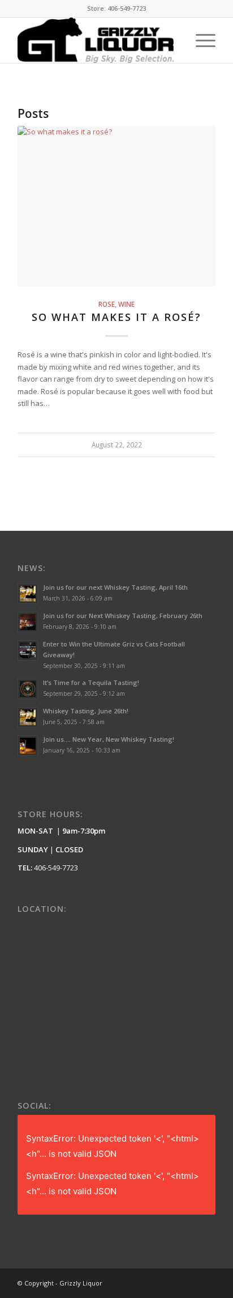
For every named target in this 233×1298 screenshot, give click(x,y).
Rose (106, 303)
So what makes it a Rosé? (116, 317)
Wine (126, 303)
